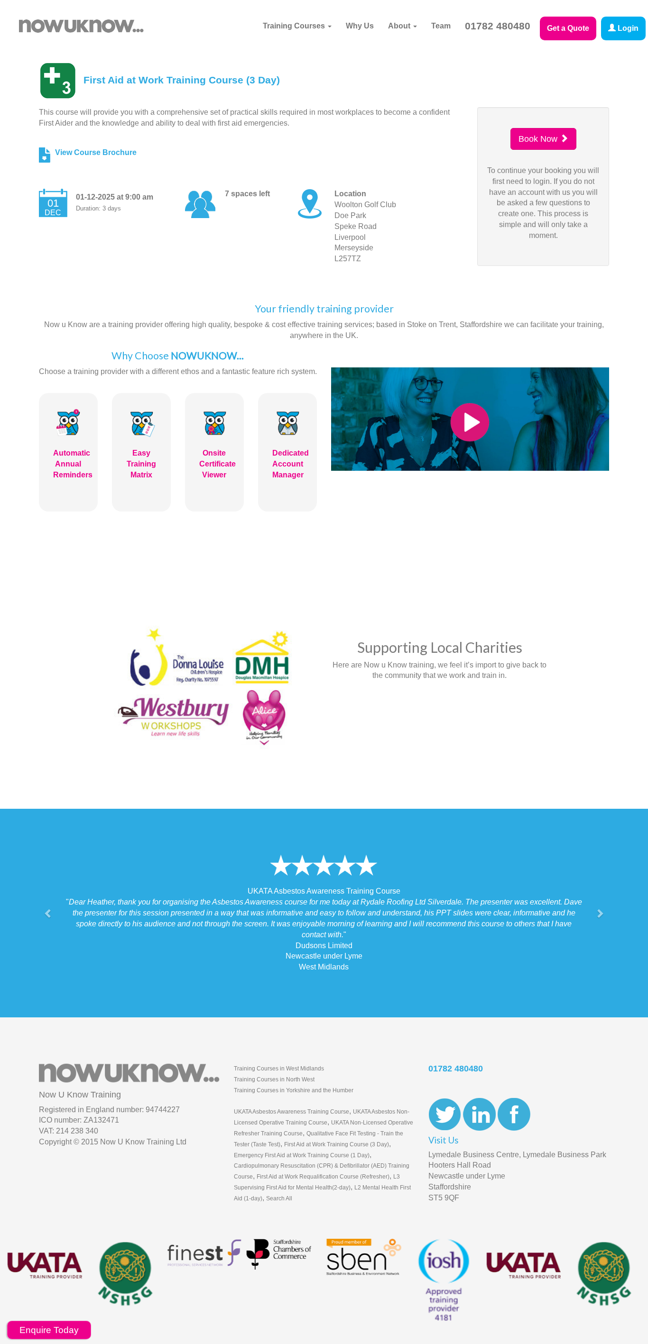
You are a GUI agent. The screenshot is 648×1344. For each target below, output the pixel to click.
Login (627, 28)
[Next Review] (599, 902)
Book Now (539, 139)
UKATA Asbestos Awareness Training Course (291, 1090)
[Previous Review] (48, 902)
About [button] (400, 26)
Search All (279, 1176)
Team (441, 26)
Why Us (360, 26)
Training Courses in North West (274, 1057)
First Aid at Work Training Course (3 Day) (336, 1122)
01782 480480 (497, 26)
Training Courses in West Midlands (279, 1046)
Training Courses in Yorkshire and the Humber (293, 1068)
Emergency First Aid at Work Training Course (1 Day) (302, 1133)
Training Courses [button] (295, 26)
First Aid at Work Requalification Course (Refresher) (323, 1155)
